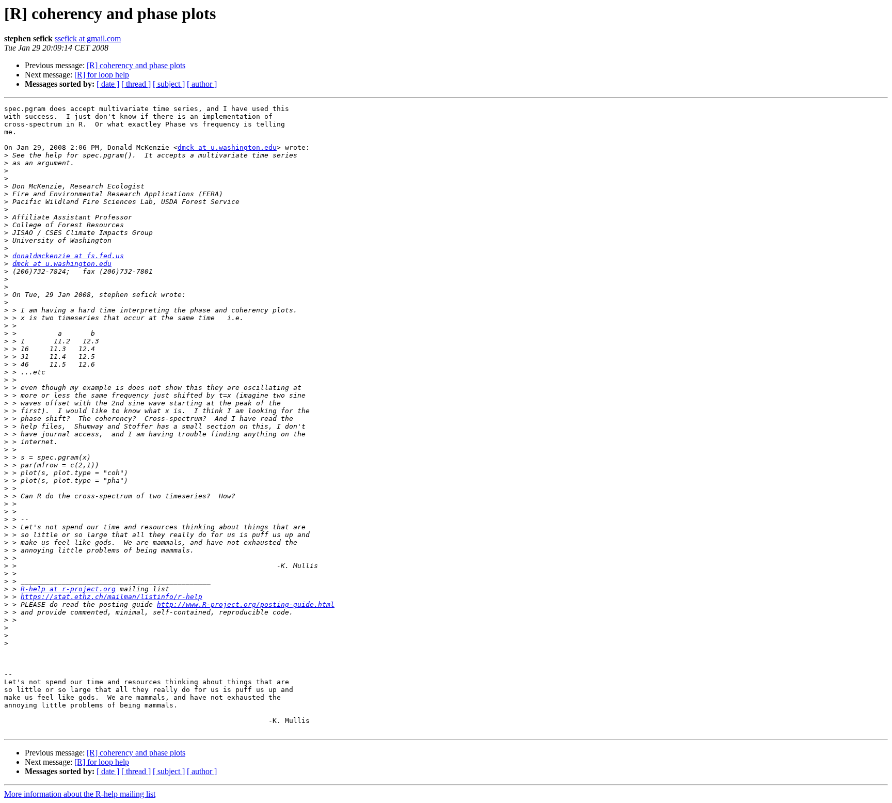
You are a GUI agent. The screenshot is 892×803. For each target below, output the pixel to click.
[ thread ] (136, 84)
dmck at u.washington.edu (227, 147)
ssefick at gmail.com (88, 38)
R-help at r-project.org (68, 589)
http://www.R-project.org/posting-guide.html (245, 604)
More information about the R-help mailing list (79, 794)
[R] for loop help (101, 74)
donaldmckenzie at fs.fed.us (68, 256)
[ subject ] (169, 84)
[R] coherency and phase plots (136, 65)
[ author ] (202, 84)
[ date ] (108, 84)
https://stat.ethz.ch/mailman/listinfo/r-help (111, 597)
